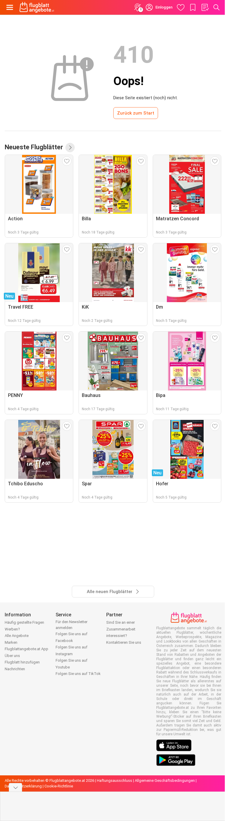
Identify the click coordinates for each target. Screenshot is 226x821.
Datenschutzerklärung (23, 786)
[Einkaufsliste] (205, 7)
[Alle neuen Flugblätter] (70, 147)
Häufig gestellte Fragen (24, 622)
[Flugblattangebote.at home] (36, 7)
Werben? (12, 629)
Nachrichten (15, 669)
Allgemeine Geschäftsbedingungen (165, 780)
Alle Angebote (17, 635)
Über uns (12, 655)
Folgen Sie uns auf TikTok (78, 673)
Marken (11, 642)
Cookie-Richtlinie (58, 786)
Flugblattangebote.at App (26, 649)
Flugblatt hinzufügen (22, 662)
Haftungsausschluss (114, 780)
